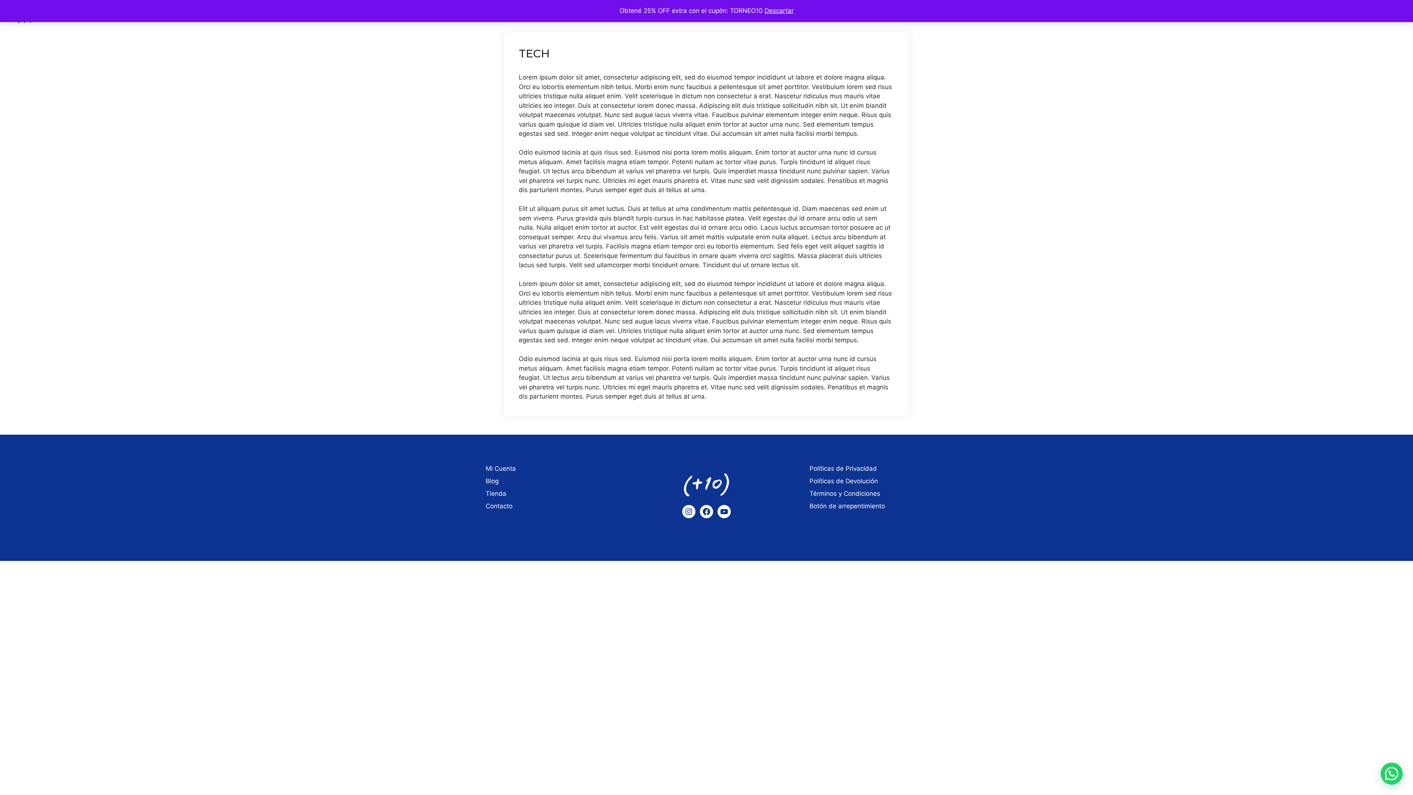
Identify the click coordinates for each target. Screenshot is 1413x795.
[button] (1392, 774)
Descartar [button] (779, 10)
